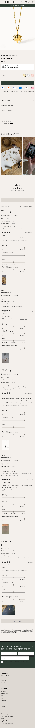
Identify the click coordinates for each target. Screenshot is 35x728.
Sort (20, 206)
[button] (9, 55)
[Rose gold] (32, 75)
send (31, 658)
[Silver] (28, 75)
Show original (23, 240)
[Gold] (24, 75)
